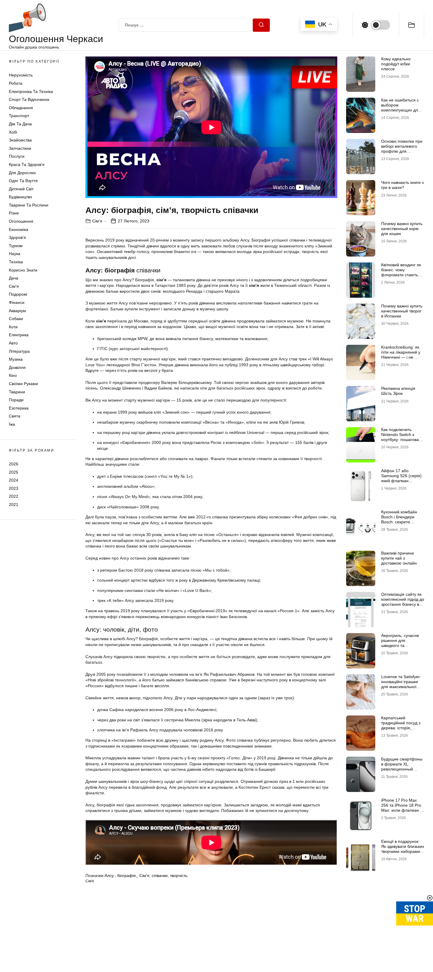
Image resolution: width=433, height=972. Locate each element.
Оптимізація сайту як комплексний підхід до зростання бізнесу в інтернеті (402, 601)
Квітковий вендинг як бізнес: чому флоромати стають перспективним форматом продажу (401, 274)
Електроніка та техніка (31, 91)
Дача (13, 278)
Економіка (18, 229)
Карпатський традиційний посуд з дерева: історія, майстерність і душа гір (400, 727)
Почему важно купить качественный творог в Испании (401, 311)
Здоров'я (17, 237)
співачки (160, 875)
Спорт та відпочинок (29, 99)
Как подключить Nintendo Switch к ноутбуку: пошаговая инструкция (401, 437)
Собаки (16, 318)
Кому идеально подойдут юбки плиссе (396, 63)
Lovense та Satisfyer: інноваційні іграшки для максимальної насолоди (401, 684)
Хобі (13, 132)
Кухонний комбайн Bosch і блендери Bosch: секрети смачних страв (399, 519)
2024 (13, 480)
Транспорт (19, 115)
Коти (13, 326)
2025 (13, 472)
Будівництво (20, 196)
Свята (14, 416)
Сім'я (14, 286)
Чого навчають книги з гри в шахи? (402, 185)
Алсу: (110, 875)
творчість (178, 875)
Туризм (16, 245)
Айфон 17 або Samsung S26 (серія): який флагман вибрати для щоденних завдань (402, 480)
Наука (14, 253)
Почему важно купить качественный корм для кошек (401, 228)
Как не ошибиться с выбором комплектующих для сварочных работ (400, 107)
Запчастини (20, 148)
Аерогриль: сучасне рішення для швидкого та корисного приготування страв (400, 645)
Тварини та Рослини (28, 205)
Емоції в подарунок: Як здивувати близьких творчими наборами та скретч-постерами (402, 848)
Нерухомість (21, 75)
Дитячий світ (21, 189)
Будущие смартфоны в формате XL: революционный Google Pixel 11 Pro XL (402, 766)
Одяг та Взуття (23, 180)
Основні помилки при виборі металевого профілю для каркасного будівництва (401, 151)
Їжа (12, 424)
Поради (16, 399)
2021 (13, 504)
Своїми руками (23, 383)
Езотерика (19, 408)
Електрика (19, 334)
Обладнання (21, 107)
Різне (14, 213)
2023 (13, 488)
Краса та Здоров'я (26, 164)
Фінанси (16, 302)
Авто (13, 343)
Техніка (16, 261)
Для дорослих (22, 172)
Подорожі (18, 294)
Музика (16, 359)
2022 (13, 496)
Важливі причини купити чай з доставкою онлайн (399, 558)
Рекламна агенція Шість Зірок (398, 391)
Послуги (16, 156)
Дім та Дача (20, 124)
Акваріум (17, 310)
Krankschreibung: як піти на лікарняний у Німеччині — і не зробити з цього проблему (400, 357)
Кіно (13, 375)
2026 (13, 464)
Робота (15, 83)
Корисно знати (23, 270)
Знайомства (20, 140)
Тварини (17, 392)
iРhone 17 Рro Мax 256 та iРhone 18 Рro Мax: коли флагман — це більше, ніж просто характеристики (402, 810)
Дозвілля (17, 367)
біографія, (127, 875)
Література (19, 351)
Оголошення (21, 221)
